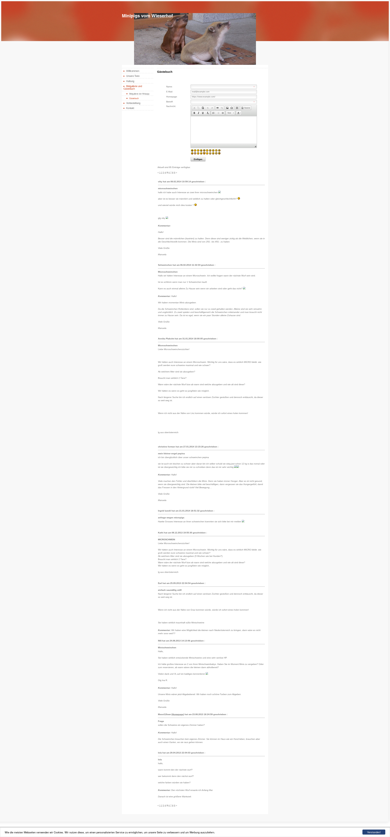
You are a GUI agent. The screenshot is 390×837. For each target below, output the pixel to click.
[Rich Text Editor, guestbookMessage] (224, 130)
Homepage (177, 714)
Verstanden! (374, 832)
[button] (194, 108)
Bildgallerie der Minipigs (139, 94)
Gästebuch (134, 98)
